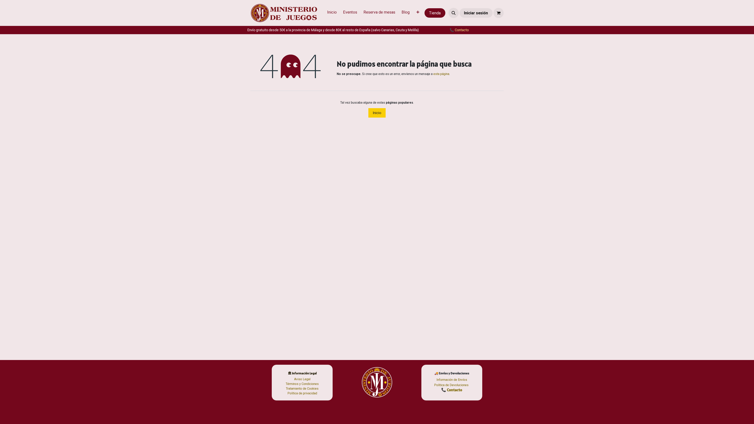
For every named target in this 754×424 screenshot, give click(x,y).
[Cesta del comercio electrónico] (498, 13)
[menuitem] (332, 13)
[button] (453, 13)
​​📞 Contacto (459, 30)
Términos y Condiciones (302, 384)
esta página (441, 74)
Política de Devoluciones (451, 385)
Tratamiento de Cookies (302, 388)
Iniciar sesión (476, 13)
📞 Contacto (451, 389)
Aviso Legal (302, 379)
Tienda (435, 13)
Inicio (377, 113)
